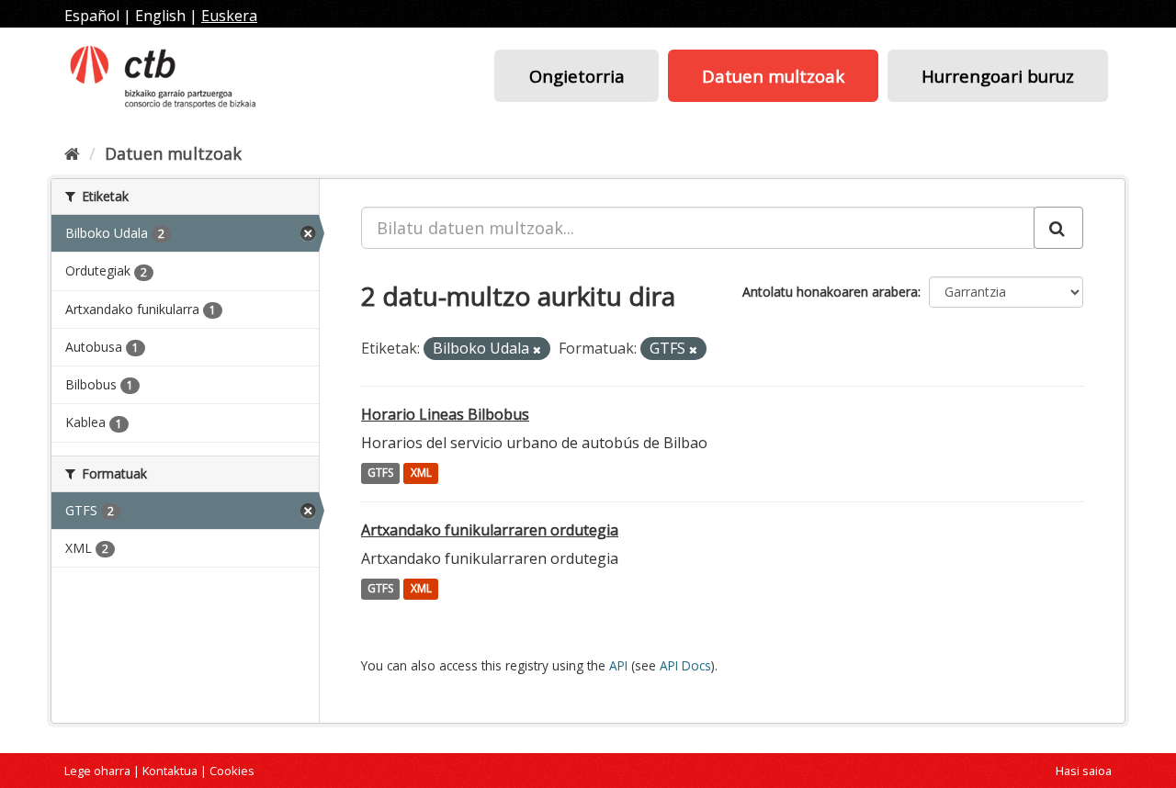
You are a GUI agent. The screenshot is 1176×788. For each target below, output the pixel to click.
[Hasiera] (72, 153)
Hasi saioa (1084, 770)
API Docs (685, 665)
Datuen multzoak (773, 75)
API (618, 665)
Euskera (229, 16)
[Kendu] (537, 349)
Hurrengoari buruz (998, 75)
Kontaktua (170, 770)
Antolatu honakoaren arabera (830, 291)
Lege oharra (97, 770)
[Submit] (1058, 228)
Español (91, 16)
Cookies (231, 770)
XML (421, 473)
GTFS (380, 473)
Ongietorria (577, 75)
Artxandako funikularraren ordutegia (489, 530)
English (160, 16)
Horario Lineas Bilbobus (445, 414)
